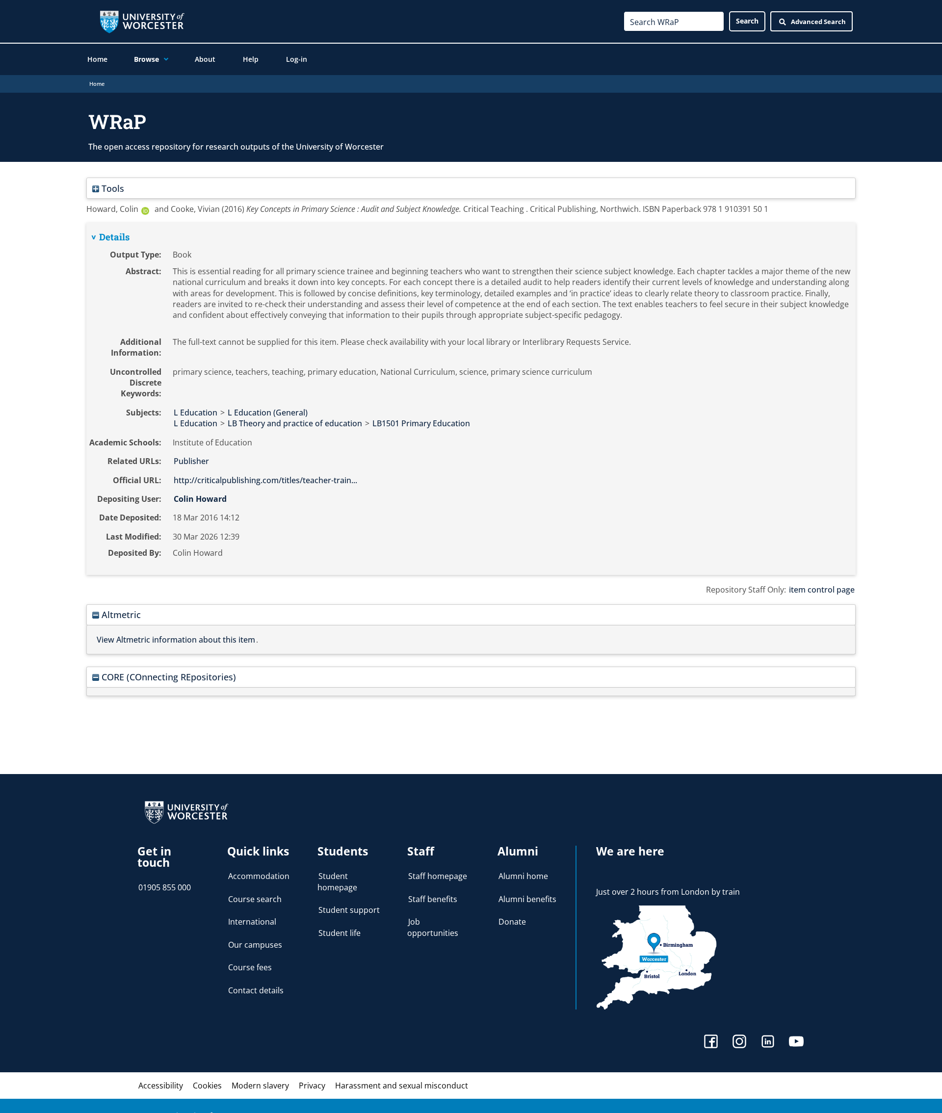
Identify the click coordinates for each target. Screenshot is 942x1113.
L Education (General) (268, 412)
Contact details (256, 990)
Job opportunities (432, 927)
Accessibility (160, 1085)
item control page (822, 589)
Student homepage (337, 881)
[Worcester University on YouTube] (796, 1042)
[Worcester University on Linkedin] (767, 1042)
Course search (255, 899)
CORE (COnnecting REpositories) (167, 677)
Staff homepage (437, 876)
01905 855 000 (164, 887)
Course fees (250, 967)
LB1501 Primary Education (421, 423)
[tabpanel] (471, 399)
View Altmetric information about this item (176, 639)
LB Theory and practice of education (295, 423)
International (252, 921)
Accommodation (258, 876)
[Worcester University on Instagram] (739, 1042)
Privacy (312, 1085)
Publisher (191, 461)
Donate (512, 921)
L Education (195, 412)
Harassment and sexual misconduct (401, 1085)
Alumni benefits (527, 899)
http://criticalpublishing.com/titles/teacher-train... (265, 480)
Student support (349, 910)
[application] (163, 59)
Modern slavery (260, 1085)
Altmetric (120, 614)
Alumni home (523, 876)
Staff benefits (432, 899)
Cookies (207, 1085)
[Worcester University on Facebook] (711, 1042)
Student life (339, 933)
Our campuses (255, 944)
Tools (111, 188)
